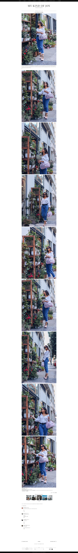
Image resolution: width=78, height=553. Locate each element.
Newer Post (25, 541)
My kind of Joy (39, 5)
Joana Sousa (25, 507)
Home (39, 541)
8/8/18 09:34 (27, 507)
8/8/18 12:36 (27, 513)
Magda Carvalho (25, 525)
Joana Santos (25, 519)
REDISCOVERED (44, 500)
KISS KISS (34, 500)
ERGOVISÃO (34, 490)
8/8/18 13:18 (28, 519)
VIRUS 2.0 (29, 500)
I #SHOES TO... (50, 500)
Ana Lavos (25, 513)
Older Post (52, 541)
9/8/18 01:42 (28, 525)
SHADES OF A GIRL (26, 516)
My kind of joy (36, 552)
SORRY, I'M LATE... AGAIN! (39, 500)
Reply (24, 517)
